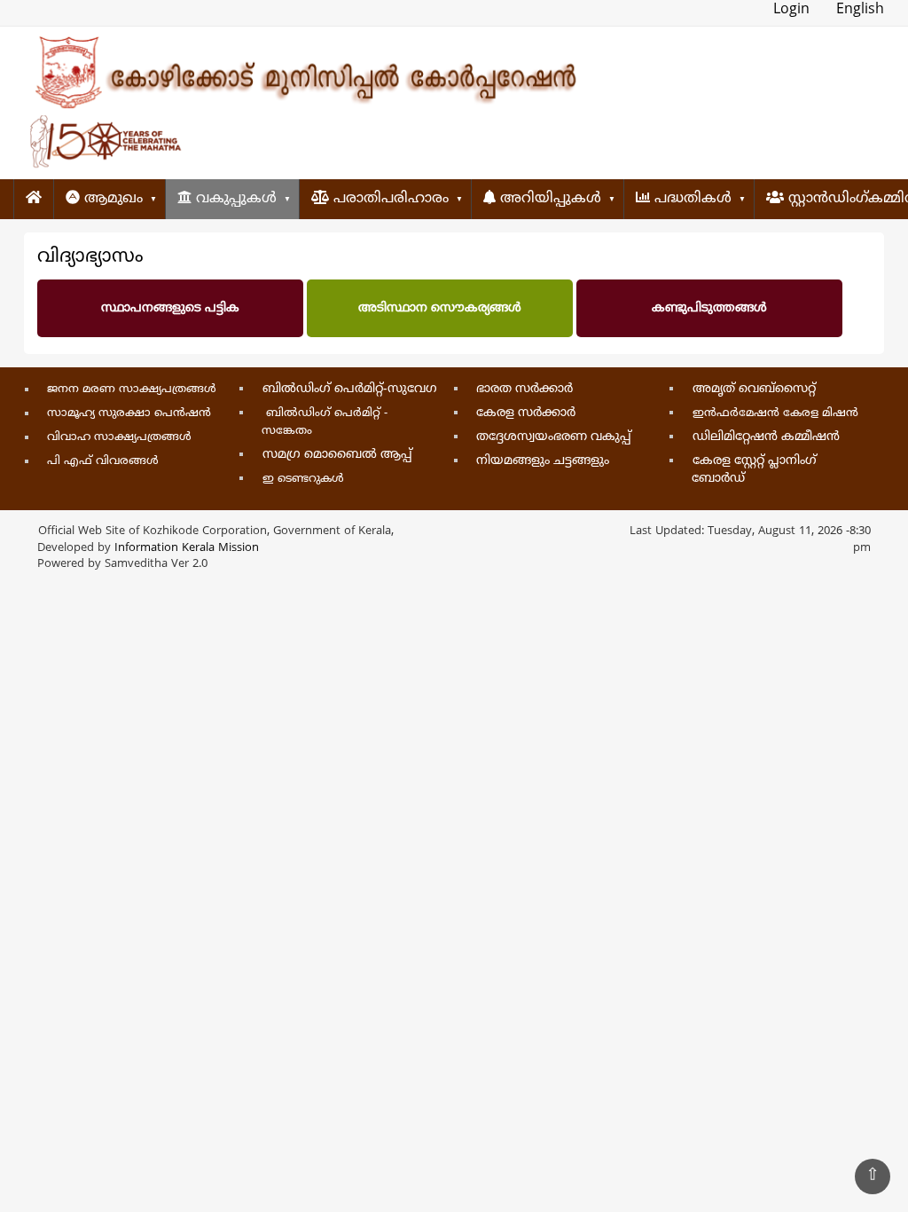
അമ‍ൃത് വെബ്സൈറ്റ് (754, 389)
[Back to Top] (872, 1176)
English (860, 10)
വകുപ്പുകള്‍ (234, 199)
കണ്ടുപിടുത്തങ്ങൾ (709, 308)
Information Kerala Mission (186, 548)
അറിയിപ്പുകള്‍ (548, 199)
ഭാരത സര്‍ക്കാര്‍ (524, 389)
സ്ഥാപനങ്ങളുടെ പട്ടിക (170, 308)
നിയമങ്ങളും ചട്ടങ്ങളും (542, 460)
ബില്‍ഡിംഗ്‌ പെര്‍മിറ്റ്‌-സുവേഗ (349, 389)
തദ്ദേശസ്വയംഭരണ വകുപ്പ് (553, 437)
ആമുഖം (111, 199)
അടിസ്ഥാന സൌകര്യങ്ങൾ (439, 308)
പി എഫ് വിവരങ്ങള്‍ (103, 461)
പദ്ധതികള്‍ (691, 199)
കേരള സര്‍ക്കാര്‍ (525, 413)
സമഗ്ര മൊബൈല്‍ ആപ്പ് (337, 454)
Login (791, 10)
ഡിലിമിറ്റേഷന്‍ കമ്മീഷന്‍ (766, 437)
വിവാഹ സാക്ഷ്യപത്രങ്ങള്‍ (119, 437)
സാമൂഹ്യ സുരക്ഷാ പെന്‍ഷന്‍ (129, 413)
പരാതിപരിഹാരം (389, 199)
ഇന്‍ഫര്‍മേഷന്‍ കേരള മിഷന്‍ (775, 413)
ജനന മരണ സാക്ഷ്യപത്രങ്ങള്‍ (131, 389)
